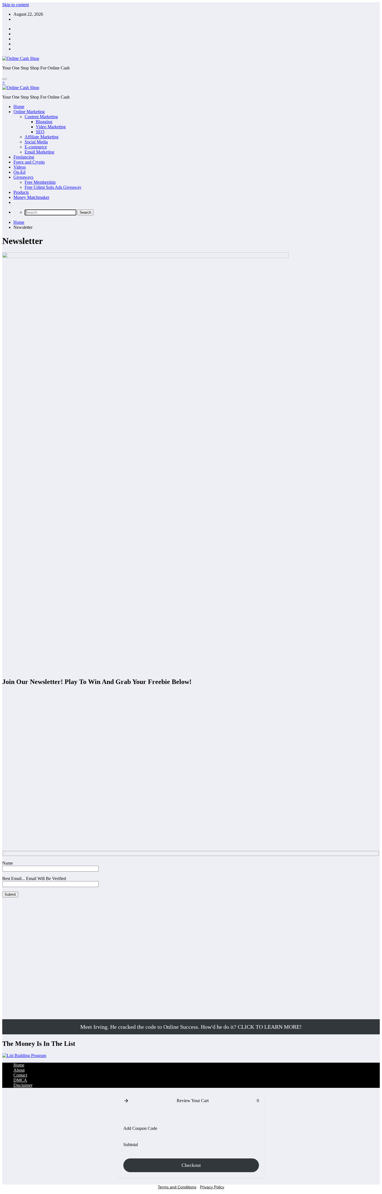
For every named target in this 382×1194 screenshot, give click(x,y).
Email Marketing (39, 152)
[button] (126, 1101)
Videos (19, 167)
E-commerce (36, 147)
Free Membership (40, 182)
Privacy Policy (212, 1187)
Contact (20, 1075)
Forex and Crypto (29, 162)
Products (21, 192)
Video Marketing (51, 126)
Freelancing (23, 157)
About (19, 1070)
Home (18, 106)
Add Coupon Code (140, 1128)
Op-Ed (19, 172)
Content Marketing (41, 116)
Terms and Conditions (177, 1187)
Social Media (36, 141)
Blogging (44, 121)
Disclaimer (22, 1085)
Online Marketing (29, 111)
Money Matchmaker (31, 197)
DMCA (20, 1080)
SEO (40, 131)
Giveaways (23, 177)
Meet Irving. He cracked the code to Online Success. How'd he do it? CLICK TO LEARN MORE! (191, 1027)
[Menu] (4, 79)
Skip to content (15, 4)
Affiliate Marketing (41, 136)
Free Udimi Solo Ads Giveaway (53, 187)
